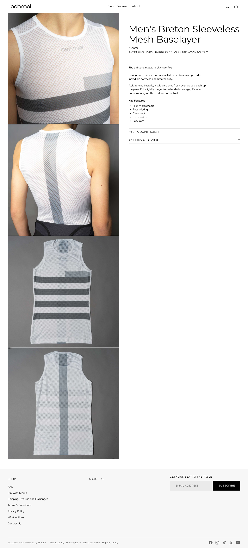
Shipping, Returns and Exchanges (28, 499)
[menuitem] (111, 6)
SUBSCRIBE (227, 485)
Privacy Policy (16, 511)
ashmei (20, 542)
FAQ (10, 487)
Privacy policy (73, 542)
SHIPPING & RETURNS (144, 139)
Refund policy (57, 542)
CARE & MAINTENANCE (144, 132)
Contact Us (14, 523)
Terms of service (91, 542)
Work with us (16, 517)
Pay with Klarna (17, 493)
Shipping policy (110, 542)
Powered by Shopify (35, 542)
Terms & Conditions (20, 505)
